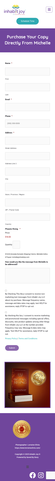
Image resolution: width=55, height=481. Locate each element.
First (7, 79)
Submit (12, 348)
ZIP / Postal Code (12, 210)
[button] (49, 10)
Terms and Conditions (28, 338)
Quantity (8, 244)
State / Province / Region (15, 194)
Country (8, 224)
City (6, 179)
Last (7, 95)
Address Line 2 (10, 164)
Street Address (10, 148)
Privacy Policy (11, 338)
